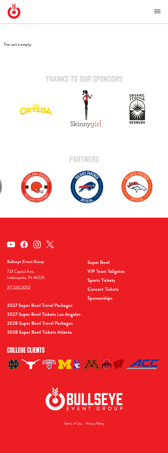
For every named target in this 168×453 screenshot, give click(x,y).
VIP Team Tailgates (106, 271)
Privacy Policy (95, 423)
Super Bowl (99, 262)
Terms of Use (73, 423)
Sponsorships (100, 298)
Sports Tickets (101, 280)
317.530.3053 (18, 287)
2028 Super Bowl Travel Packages (40, 323)
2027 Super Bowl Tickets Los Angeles (43, 314)
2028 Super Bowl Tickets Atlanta (39, 332)
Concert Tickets (103, 289)
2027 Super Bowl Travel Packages (39, 305)
